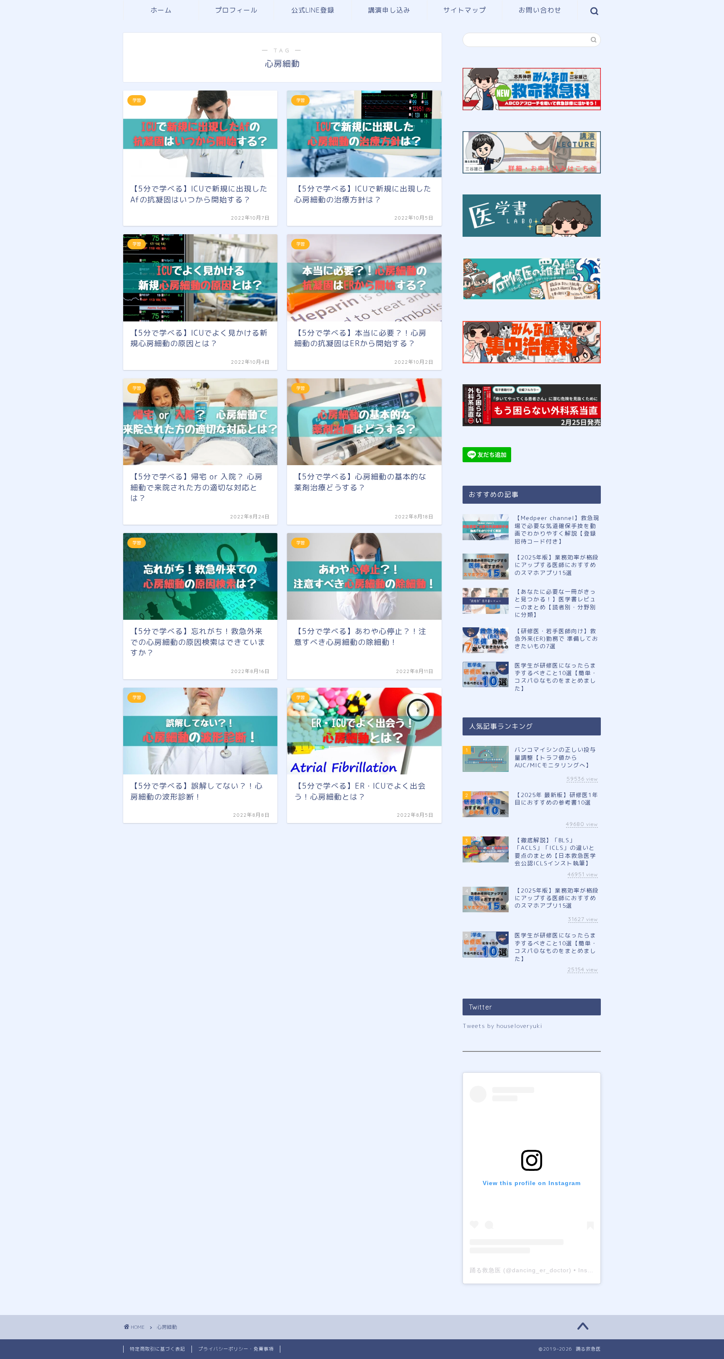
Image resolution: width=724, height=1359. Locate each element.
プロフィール (236, 10)
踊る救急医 (485, 1270)
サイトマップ (464, 10)
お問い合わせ (540, 10)
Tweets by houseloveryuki (503, 1026)
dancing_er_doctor (540, 1270)
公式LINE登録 (312, 10)
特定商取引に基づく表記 (157, 1349)
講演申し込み (389, 10)
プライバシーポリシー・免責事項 (236, 1349)
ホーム (161, 10)
